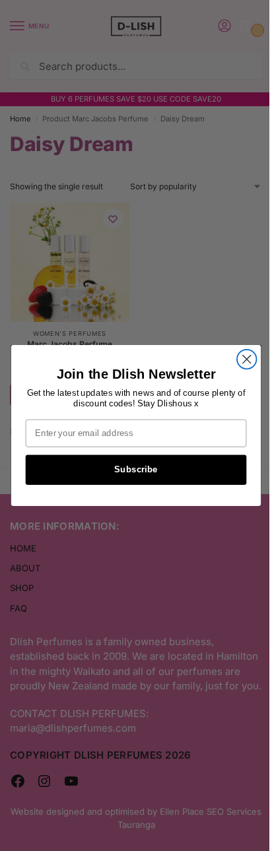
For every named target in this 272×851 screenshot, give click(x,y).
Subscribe (136, 469)
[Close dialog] (246, 359)
